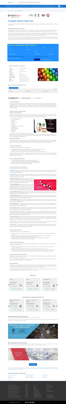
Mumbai (50, 367)
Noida (47, 367)
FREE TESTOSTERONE (36, 391)
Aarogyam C (26, 388)
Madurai (22, 368)
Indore (34, 368)
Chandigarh (50, 368)
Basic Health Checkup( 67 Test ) (12, 385)
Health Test (15, 6)
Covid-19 (47, 388)
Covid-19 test (40, 6)
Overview (13, 98)
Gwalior (36, 368)
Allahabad (9, 369)
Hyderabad (53, 367)
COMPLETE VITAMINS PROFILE (50, 397)
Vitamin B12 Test (44, 376)
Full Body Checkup (9, 6)
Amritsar (56, 368)
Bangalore (42, 367)
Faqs (38, 98)
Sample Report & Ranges (26, 98)
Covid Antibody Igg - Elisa (49, 385)
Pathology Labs (34, 6)
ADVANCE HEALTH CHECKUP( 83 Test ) (13, 388)
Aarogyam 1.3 (27, 391)
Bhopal (54, 368)
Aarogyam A (26, 385)
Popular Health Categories (22, 6)
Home (9, 10)
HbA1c (34, 385)
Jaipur (31, 368)
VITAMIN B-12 (35, 388)
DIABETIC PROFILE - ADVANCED (38, 395)
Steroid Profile (10, 376)
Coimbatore (46, 368)
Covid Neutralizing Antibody (49, 391)
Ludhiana (25, 368)
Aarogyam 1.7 (27, 394)
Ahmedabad (13, 369)
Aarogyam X (26, 395)
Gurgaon (16, 368)
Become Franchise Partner (50, 6)
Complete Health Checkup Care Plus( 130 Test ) (14, 395)
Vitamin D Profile (44, 377)
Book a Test (33, 364)
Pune (45, 367)
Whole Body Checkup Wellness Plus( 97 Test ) (13, 391)
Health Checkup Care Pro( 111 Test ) (12, 394)
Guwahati (19, 368)
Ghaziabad (9, 368)
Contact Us (48, 402)
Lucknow (28, 368)
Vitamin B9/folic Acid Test (12, 377)
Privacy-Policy (56, 402)
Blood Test (29, 6)
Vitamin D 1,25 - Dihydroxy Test (29, 377)
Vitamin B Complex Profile (29, 376)
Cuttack (43, 368)
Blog (44, 6)
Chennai (56, 367)
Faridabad (39, 368)
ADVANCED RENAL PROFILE (37, 394)
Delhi (40, 367)
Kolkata (13, 368)
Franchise (40, 402)
